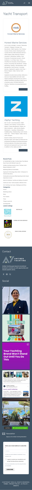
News (4, 194)
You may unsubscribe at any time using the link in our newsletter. (15, 464)
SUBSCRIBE (10, 469)
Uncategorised (6, 203)
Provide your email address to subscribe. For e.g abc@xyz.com (15, 455)
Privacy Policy (14, 483)
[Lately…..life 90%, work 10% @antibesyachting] (16, 411)
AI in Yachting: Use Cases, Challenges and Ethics (14, 185)
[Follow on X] (10, 274)
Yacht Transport (8, 135)
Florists (10, 51)
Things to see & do (7, 201)
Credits (16, 485)
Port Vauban (6, 196)
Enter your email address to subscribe (15, 446)
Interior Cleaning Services (19, 51)
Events (4, 189)
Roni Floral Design (20, 231)
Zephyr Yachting (12, 120)
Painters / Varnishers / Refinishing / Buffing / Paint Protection (14, 56)
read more (23, 89)
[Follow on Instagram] (7, 274)
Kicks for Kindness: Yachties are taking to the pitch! (15, 180)
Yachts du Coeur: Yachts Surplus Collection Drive (14, 182)
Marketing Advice (7, 191)
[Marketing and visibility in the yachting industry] (16, 328)
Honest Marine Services (15, 42)
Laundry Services (8, 52)
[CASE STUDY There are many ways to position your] (16, 383)
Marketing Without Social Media (10, 169)
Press (4, 199)
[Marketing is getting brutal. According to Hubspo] (16, 300)
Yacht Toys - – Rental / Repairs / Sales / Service (15, 133)
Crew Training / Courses (15, 124)
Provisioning (13, 58)
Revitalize (19, 209)
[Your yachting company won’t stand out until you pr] (16, 356)
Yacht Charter (24, 132)
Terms (6, 483)
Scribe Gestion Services (20, 220)
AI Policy (24, 483)
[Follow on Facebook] (3, 274)
